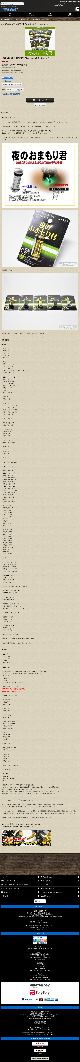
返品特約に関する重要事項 (11, 94)
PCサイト (41, 901)
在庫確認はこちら (8, 81)
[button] (50, 14)
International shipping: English (70, 1)
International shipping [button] (40, 1058)
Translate (13, 6)
